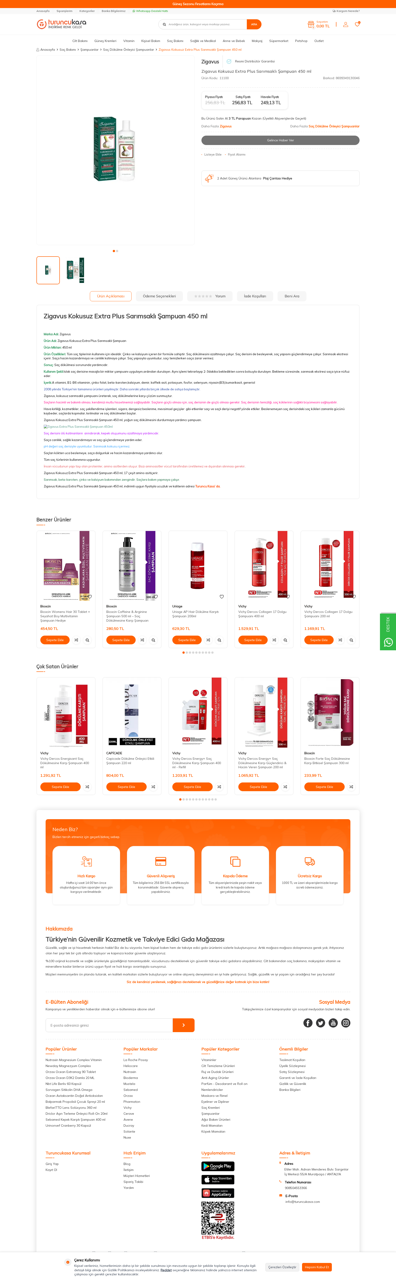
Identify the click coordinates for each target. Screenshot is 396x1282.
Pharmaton (132, 1102)
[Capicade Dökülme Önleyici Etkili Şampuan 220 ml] (132, 713)
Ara (254, 24)
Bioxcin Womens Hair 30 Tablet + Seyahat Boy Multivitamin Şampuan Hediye (65, 616)
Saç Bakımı (175, 41)
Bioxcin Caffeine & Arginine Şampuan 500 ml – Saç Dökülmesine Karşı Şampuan (127, 616)
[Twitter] (320, 1023)
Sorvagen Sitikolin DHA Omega (69, 1090)
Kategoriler (87, 11)
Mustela (129, 1084)
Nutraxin (130, 1072)
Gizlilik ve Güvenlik (292, 1084)
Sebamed (131, 1090)
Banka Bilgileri (289, 1090)
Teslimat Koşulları (292, 1060)
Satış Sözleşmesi (292, 1072)
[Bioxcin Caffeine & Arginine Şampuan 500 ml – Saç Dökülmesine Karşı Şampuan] (132, 566)
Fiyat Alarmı (236, 154)
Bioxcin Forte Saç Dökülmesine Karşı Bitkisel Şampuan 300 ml (327, 761)
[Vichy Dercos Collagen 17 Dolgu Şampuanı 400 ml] (264, 566)
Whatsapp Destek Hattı (152, 11)
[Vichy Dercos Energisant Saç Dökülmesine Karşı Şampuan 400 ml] (66, 713)
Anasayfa (43, 11)
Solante (129, 1131)
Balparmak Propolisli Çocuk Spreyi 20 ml (75, 1102)
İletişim (129, 1170)
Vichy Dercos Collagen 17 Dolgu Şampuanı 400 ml (262, 614)
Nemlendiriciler (212, 1090)
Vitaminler (208, 1060)
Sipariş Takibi (133, 1182)
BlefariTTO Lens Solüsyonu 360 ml (71, 1108)
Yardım (129, 1188)
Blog (127, 1164)
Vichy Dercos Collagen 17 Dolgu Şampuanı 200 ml (328, 614)
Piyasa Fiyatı (214, 97)
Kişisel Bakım (150, 41)
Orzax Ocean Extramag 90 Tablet (71, 1072)
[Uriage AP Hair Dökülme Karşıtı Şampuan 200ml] (198, 566)
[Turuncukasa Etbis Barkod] (217, 1239)
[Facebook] (308, 1023)
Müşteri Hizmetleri (137, 1176)
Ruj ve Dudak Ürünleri (217, 1072)
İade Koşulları (255, 296)
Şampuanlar (89, 49)
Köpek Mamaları (213, 1131)
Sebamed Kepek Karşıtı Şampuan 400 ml (75, 1119)
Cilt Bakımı (80, 41)
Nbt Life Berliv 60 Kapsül (63, 1084)
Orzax (128, 1096)
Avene (128, 1119)
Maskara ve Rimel (214, 1096)
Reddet (166, 1270)
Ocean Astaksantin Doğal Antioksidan (74, 1096)
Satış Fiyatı (243, 97)
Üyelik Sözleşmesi (292, 1066)
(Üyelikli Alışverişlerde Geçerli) (284, 118)
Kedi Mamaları (212, 1125)
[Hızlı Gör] (87, 640)
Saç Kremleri (210, 1108)
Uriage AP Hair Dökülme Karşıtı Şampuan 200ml (195, 614)
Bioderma (131, 1078)
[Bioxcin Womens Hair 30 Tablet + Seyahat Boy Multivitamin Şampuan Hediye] (66, 566)
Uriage (177, 606)
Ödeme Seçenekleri (159, 296)
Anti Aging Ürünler (215, 1078)
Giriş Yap (52, 1164)
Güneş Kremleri (105, 41)
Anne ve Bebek (234, 41)
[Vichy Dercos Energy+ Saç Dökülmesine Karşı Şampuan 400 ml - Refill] (198, 713)
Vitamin (129, 41)
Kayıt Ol (51, 1170)
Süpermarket (278, 41)
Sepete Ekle (55, 640)
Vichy (242, 606)
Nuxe (127, 1137)
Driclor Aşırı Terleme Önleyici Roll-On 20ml (76, 1114)
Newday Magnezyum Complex (68, 1066)
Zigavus (210, 61)
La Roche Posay (136, 1060)
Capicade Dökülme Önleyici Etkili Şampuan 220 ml (130, 761)
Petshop (301, 41)
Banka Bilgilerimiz (114, 11)
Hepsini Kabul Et (317, 1267)
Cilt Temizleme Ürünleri (218, 1066)
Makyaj (257, 41)
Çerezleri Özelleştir (282, 1267)
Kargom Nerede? (348, 11)
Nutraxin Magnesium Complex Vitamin (74, 1060)
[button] (114, 251)
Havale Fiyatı (270, 97)
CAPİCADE (114, 753)
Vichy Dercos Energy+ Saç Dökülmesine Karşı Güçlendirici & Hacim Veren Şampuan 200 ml (262, 763)
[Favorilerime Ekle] (90, 597)
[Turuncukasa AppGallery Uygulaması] (217, 1197)
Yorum (220, 296)
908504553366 (296, 1188)
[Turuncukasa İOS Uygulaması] (217, 1183)
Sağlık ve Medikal (203, 41)
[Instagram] (345, 1023)
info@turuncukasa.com (303, 1202)
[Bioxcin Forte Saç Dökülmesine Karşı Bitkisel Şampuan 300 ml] (330, 713)
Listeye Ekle (213, 154)
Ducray (129, 1125)
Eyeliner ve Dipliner (215, 1102)
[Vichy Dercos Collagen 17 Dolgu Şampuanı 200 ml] (330, 566)
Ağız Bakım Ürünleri (215, 1119)
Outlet (319, 41)
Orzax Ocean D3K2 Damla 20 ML (70, 1078)
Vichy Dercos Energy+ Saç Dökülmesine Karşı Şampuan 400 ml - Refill (196, 763)
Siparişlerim (64, 11)
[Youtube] (333, 1023)
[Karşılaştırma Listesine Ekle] (76, 640)
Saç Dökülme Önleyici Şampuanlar (128, 49)
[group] (115, 150)
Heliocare (131, 1066)
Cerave (129, 1114)
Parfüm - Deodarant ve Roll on (224, 1084)
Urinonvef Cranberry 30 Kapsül (68, 1125)
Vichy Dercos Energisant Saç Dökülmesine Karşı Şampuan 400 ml (64, 763)
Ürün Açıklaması (110, 296)
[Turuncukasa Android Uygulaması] (217, 1170)
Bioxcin (45, 606)
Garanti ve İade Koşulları (297, 1078)
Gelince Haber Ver (280, 140)
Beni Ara (292, 296)
